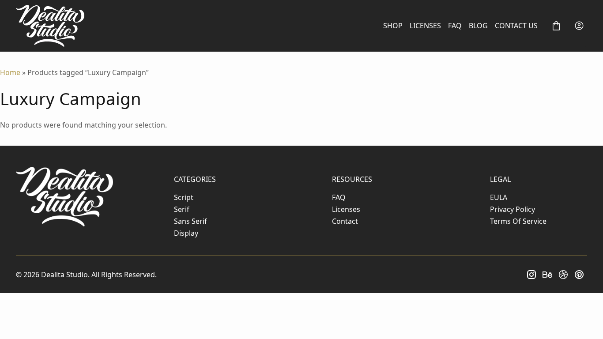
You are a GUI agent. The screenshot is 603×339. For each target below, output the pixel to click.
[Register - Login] (579, 26)
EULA (498, 197)
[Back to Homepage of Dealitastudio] (50, 26)
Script (183, 197)
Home (10, 72)
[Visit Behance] (547, 274)
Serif (181, 209)
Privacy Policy (512, 209)
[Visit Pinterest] (579, 274)
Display (186, 233)
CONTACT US (516, 25)
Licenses (346, 209)
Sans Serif (190, 221)
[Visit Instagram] (531, 274)
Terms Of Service (518, 221)
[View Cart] (556, 26)
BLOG (478, 25)
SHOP (393, 25)
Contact (345, 221)
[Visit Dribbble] (563, 274)
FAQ (455, 25)
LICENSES (425, 25)
